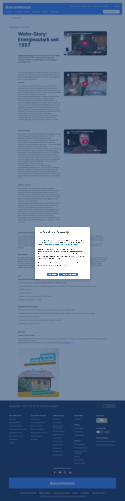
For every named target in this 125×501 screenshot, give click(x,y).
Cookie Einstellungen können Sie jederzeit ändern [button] (62, 244)
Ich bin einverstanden (68, 275)
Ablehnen (52, 275)
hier (65, 265)
